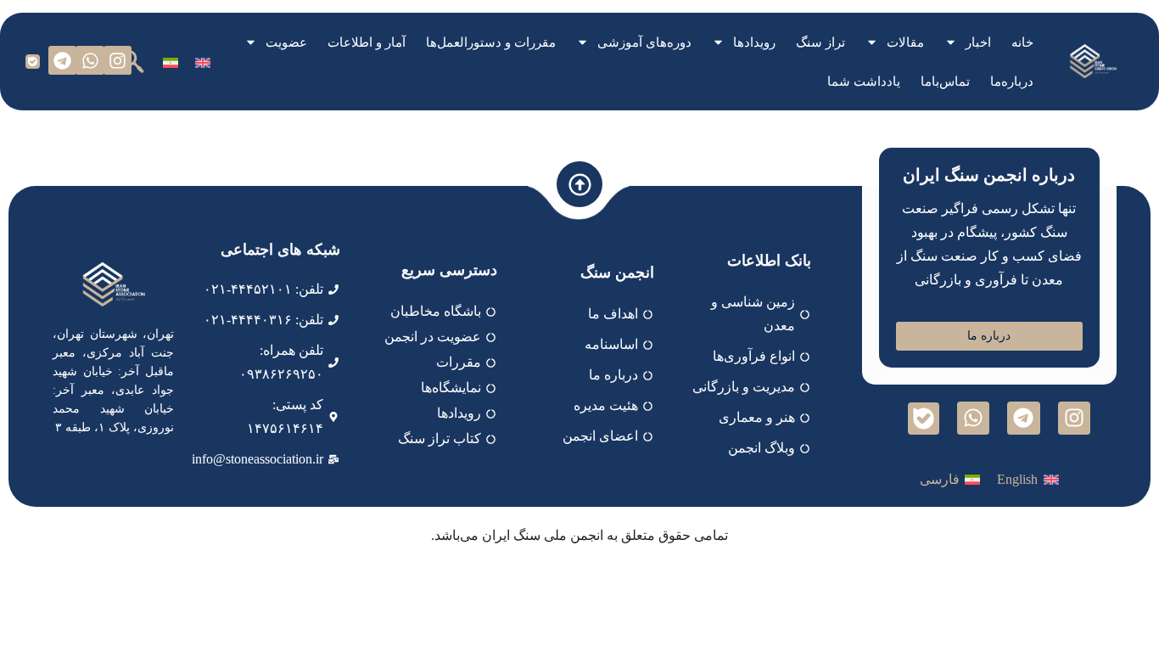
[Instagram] (118, 60)
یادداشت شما (863, 81)
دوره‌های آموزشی (644, 42)
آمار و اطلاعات (367, 42)
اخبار (978, 42)
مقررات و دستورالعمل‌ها (491, 42)
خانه (1022, 42)
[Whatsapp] (90, 60)
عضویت (286, 42)
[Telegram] (62, 60)
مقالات (905, 42)
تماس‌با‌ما (945, 81)
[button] (132, 61)
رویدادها (754, 42)
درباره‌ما (1011, 81)
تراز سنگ (820, 42)
